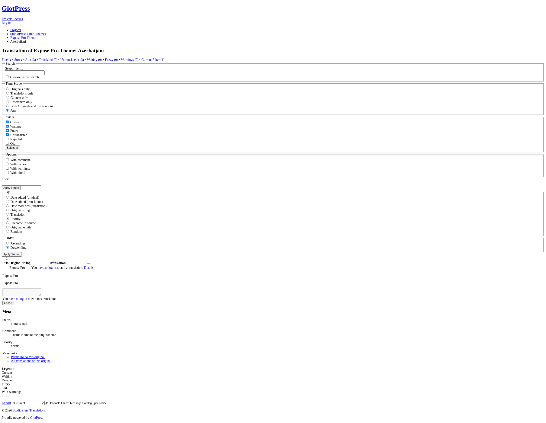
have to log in (47, 267)
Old (12, 143)
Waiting (15, 126)
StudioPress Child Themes (28, 34)
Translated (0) (48, 59)
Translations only (21, 93)
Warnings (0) (129, 59)
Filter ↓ (6, 59)
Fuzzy (14, 130)
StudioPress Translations (29, 410)
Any (13, 110)
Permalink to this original (28, 357)
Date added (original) (24, 197)
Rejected (15, 139)
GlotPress (16, 8)
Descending (18, 247)
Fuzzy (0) (111, 59)
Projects (7, 19)
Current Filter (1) (152, 59)
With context (18, 164)
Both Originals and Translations (31, 106)
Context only (19, 97)
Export (6, 403)
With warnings (20, 168)
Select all (12, 147)
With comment (20, 160)
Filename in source (23, 223)
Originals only (20, 89)
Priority (15, 219)
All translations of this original (31, 361)
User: (5, 179)
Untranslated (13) (72, 59)
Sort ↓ (18, 59)
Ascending (17, 243)
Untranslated (18, 135)
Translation (17, 214)
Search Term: (14, 68)
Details (88, 267)
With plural (17, 172)
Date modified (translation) (28, 206)
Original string (20, 210)
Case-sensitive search (24, 77)
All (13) (30, 59)
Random (16, 231)
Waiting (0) (94, 59)
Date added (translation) (26, 202)
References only (21, 102)
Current (14, 122)
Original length (20, 227)
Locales (17, 19)
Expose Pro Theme (23, 37)
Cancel (8, 303)
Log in (6, 23)
